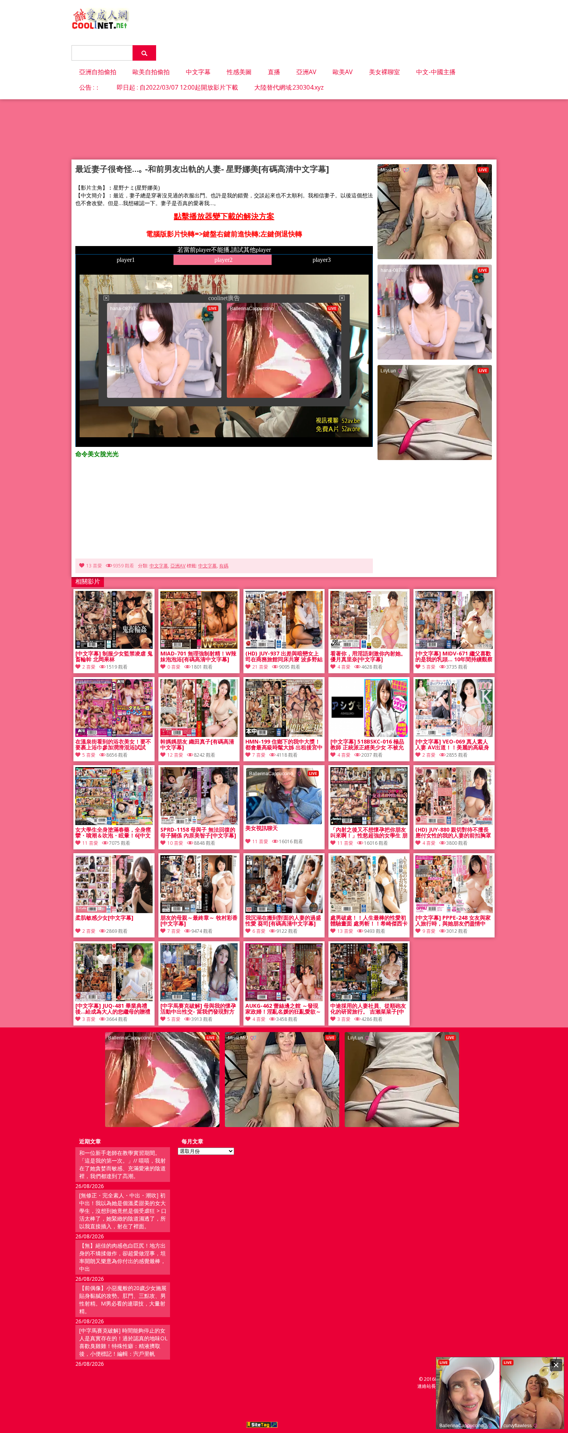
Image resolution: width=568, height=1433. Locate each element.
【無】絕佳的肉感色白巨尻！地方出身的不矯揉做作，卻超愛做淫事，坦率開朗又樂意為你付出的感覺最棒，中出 (122, 1257)
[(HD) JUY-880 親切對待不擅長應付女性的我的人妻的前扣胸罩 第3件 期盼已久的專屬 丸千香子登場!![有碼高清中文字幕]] (454, 823)
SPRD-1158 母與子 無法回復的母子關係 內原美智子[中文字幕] (198, 833)
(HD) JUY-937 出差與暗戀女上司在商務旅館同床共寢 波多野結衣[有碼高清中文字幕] (284, 656)
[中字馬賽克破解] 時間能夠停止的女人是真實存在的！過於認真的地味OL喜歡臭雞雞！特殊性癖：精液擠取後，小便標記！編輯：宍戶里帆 (123, 1342)
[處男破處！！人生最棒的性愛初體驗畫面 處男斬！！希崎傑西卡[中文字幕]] (369, 911)
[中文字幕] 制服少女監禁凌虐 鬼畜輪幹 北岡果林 (114, 656)
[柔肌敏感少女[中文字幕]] (114, 911)
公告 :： (89, 87)
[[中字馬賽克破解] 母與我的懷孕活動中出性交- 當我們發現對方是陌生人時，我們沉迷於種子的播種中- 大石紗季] (199, 999)
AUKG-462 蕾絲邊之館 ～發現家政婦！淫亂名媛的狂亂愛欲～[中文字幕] (283, 1009)
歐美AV (343, 72)
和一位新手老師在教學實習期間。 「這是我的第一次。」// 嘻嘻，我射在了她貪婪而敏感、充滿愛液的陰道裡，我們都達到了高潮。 (122, 1164)
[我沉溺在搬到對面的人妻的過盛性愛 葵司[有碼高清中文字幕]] (284, 911)
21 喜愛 (260, 667)
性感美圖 (239, 72)
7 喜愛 (258, 755)
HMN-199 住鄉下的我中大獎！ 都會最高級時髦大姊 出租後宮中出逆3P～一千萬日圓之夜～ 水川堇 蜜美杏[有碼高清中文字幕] (284, 745)
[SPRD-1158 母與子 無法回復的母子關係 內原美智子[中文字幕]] (199, 823)
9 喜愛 (428, 931)
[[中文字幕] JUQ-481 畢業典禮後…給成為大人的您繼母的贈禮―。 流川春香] (114, 999)
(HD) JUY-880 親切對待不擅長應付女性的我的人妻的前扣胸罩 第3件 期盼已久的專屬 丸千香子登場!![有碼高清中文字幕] (453, 833)
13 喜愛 (94, 565)
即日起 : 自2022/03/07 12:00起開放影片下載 (177, 87)
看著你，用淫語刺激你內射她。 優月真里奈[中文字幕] (368, 656)
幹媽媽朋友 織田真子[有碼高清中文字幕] (197, 745)
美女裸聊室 (384, 72)
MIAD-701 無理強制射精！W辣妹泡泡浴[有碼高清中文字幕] (198, 656)
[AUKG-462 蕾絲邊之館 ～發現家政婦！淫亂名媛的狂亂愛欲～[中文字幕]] (284, 999)
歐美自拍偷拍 (151, 72)
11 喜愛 (90, 843)
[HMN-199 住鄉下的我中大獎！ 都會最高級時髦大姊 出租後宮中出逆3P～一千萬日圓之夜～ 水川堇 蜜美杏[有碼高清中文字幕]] (284, 735)
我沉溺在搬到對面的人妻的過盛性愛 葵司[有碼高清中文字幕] (283, 921)
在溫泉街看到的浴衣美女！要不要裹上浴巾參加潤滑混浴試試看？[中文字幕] (113, 745)
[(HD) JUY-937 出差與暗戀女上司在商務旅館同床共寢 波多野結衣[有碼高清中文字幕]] (284, 646)
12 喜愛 (175, 755)
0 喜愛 (173, 667)
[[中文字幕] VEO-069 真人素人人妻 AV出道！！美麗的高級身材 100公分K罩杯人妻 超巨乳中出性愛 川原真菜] (454, 735)
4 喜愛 (343, 667)
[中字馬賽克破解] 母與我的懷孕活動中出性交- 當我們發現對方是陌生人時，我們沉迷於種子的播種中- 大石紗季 (198, 1009)
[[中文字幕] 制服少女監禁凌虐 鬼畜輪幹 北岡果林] (114, 646)
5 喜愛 (428, 667)
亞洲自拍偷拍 (97, 72)
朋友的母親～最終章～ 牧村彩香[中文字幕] (199, 921)
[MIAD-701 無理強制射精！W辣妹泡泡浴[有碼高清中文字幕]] (199, 646)
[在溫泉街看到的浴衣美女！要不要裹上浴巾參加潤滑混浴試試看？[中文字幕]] (114, 735)
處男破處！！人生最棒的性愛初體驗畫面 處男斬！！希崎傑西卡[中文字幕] (369, 921)
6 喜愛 (258, 931)
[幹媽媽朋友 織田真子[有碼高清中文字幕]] (199, 735)
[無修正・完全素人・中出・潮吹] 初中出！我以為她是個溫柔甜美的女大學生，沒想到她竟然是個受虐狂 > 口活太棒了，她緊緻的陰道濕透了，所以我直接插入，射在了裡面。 (123, 1211)
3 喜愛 (88, 1019)
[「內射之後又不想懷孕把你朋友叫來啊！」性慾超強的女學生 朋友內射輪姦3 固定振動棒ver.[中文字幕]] (369, 823)
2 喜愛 (88, 667)
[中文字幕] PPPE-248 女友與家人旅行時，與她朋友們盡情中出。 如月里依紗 (453, 921)
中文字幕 (198, 72)
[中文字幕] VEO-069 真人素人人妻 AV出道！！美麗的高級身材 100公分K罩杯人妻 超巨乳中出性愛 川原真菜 (453, 745)
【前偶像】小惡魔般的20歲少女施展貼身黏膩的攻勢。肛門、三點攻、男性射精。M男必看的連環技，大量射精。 (123, 1299)
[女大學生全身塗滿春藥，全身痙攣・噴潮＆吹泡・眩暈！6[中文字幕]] (114, 823)
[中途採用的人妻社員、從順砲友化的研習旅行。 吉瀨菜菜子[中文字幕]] (369, 999)
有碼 (223, 565)
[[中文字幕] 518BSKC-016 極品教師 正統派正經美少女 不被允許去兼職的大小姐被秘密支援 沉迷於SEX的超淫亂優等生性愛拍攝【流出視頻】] (369, 735)
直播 (274, 72)
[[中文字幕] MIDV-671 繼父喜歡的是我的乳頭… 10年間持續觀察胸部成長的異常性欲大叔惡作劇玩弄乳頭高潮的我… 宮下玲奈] (454, 646)
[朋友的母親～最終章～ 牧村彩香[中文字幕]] (199, 911)
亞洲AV (306, 72)
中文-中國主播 (436, 72)
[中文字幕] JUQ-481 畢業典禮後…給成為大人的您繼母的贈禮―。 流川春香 (112, 1009)
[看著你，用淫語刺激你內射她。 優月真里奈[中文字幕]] (369, 646)
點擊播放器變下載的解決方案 (224, 216)
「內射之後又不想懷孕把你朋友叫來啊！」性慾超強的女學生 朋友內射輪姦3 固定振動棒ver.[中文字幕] (369, 833)
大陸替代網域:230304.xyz (289, 87)
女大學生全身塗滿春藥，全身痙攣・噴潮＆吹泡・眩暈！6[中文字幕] (113, 833)
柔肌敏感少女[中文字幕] (104, 918)
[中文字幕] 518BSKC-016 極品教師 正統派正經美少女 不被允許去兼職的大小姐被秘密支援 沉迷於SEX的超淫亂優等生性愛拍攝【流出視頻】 (369, 745)
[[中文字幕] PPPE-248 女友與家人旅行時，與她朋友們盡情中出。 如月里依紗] (454, 911)
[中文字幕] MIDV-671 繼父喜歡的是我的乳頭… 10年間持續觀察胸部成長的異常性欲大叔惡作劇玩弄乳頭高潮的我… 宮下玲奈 (454, 656)
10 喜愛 (175, 843)
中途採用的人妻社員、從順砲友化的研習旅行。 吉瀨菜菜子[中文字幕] (368, 1009)
